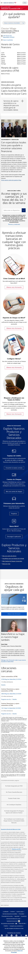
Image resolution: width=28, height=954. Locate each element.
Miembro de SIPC (16, 849)
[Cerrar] (26, 938)
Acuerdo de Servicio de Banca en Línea (10, 829)
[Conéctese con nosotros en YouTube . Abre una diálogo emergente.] (26, 935)
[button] (2, 3)
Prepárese (14, 513)
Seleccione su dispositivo (12, 210)
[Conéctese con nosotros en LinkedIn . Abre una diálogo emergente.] (12, 935)
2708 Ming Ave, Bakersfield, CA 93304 (11, 679)
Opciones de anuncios (12, 921)
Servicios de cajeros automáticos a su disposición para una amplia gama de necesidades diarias (14, 101)
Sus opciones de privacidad (7, 923)
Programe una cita (6, 699)
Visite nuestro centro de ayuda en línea (11, 180)
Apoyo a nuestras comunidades (12, 23)
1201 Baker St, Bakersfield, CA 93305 (11, 708)
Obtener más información (14, 287)
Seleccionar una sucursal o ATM (10, 8)
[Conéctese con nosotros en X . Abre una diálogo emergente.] (21, 935)
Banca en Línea (6, 564)
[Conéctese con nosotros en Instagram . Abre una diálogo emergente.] (7, 935)
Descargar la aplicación (14, 536)
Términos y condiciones (14, 224)
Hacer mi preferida (8, 40)
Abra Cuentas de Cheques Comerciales (12, 561)
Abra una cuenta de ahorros (9, 556)
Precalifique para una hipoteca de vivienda (13, 558)
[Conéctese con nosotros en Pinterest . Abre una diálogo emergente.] (16, 935)
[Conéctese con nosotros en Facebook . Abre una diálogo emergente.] (2, 935)
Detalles (3, 685)
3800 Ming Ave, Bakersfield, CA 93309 (11, 693)
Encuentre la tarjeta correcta (14, 468)
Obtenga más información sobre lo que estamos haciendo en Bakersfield (13, 660)
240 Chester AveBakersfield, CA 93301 (9, 36)
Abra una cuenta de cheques (14, 491)
